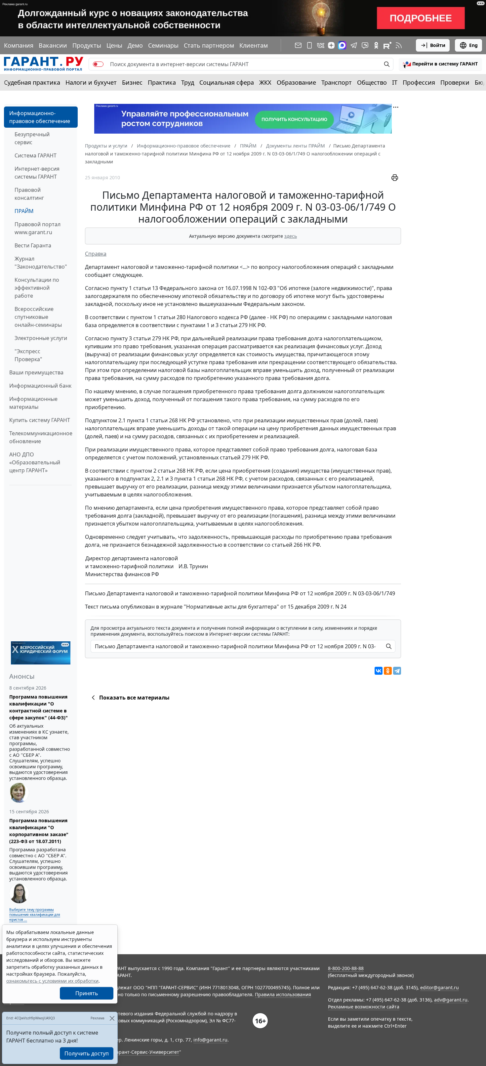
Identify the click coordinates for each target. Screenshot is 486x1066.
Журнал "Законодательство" (41, 262)
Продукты (86, 45)
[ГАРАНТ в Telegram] (354, 45)
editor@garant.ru (439, 987)
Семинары (163, 45)
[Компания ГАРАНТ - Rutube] (387, 45)
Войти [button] (437, 45)
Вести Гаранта (33, 245)
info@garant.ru (210, 1040)
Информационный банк (40, 385)
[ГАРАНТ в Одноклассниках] (376, 45)
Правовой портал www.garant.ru (38, 228)
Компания (18, 45)
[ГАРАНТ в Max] (342, 45)
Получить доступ (86, 1053)
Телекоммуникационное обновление (40, 437)
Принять (86, 993)
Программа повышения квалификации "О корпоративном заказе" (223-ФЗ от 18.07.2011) (38, 830)
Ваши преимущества (36, 372)
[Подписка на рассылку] (298, 45)
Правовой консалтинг (29, 193)
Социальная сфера (226, 82)
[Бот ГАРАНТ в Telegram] (365, 45)
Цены (114, 45)
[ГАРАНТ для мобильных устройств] (309, 45)
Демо (135, 45)
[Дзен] (331, 45)
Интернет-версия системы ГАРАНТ (37, 172)
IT (394, 82)
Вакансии (53, 45)
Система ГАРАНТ (36, 155)
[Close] (111, 1018)
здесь (290, 236)
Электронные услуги (41, 338)
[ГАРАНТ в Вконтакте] (321, 45)
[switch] (98, 64)
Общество (372, 82)
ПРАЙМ (24, 211)
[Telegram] (397, 671)
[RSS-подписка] (399, 45)
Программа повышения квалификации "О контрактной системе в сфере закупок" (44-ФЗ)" (38, 707)
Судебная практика (32, 82)
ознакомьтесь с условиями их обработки (52, 981)
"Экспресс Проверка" (28, 355)
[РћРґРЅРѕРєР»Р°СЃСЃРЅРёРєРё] (388, 671)
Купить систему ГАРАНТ (39, 420)
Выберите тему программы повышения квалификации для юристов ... (34, 914)
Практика (162, 82)
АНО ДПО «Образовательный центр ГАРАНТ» (34, 462)
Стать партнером (209, 45)
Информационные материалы (33, 402)
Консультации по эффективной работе (37, 287)
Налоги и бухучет (91, 82)
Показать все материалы (134, 697)
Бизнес (132, 82)
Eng (473, 45)
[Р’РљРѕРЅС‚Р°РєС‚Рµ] (379, 671)
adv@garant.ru (450, 1000)
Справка (95, 253)
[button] (440, 64)
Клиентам (253, 45)
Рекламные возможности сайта (363, 1006)
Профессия (419, 82)
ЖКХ (265, 82)
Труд (187, 82)
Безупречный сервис (32, 138)
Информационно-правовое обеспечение (39, 117)
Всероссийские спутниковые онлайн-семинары (38, 316)
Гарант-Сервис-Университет (146, 1052)
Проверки (454, 82)
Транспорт (336, 82)
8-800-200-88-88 (346, 968)
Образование (296, 82)
